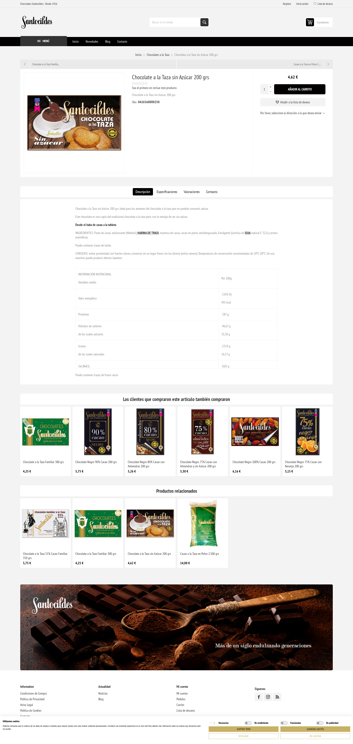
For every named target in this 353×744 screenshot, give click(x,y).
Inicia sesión (302, 4)
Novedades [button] (92, 41)
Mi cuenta (182, 693)
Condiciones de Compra (33, 693)
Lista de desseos (185, 710)
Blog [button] (107, 41)
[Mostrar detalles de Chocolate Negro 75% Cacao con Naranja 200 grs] (307, 431)
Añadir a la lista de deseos (295, 102)
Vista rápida (37, 451)
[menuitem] (75, 41)
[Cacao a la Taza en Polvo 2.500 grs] (202, 523)
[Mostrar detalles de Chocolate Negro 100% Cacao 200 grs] (255, 431)
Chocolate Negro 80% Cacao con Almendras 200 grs (146, 464)
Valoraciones (192, 191)
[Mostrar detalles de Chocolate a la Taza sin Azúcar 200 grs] (150, 523)
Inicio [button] (75, 41)
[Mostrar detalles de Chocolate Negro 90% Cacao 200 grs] (98, 431)
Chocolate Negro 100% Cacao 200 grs (254, 462)
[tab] (143, 191)
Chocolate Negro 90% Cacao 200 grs (96, 462)
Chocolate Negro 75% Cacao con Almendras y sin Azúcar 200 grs (198, 464)
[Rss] (277, 697)
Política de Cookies (30, 710)
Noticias (103, 693)
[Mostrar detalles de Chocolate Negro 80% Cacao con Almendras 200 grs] (150, 431)
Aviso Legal (26, 705)
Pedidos (180, 699)
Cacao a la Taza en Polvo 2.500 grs (199, 554)
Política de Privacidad (32, 699)
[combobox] (175, 22)
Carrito (180, 705)
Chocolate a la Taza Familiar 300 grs (43, 462)
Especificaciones (167, 191)
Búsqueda (204, 22)
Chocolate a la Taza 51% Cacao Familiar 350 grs (45, 556)
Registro (287, 4)
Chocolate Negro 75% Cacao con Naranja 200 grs (303, 464)
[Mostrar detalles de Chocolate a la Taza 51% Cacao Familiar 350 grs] (45, 523)
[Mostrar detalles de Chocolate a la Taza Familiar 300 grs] (45, 431)
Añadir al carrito (300, 89)
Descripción (143, 191)
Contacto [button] (122, 41)
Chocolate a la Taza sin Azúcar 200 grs (149, 554)
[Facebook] (259, 697)
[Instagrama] (268, 697)
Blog (101, 699)
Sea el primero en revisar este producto (154, 88)
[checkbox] (212, 723)
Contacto (211, 191)
